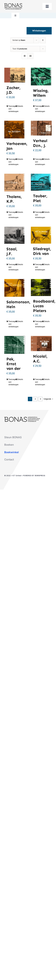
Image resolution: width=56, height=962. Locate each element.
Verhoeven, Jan (16, 146)
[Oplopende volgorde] (43, 40)
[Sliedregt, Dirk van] (41, 235)
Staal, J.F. (11, 251)
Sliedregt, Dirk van (42, 251)
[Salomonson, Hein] (14, 288)
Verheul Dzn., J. (40, 143)
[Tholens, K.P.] (14, 182)
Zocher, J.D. (13, 90)
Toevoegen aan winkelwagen (11, 108)
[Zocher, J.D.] (14, 75)
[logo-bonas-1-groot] (13, 4)
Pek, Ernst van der (13, 364)
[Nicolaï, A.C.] (41, 343)
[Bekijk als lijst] (30, 56)
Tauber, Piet (40, 198)
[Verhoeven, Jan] (14, 130)
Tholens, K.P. (14, 199)
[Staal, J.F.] (14, 235)
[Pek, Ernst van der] (14, 345)
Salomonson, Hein (18, 304)
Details (20, 106)
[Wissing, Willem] (41, 76)
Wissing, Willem (41, 93)
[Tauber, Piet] (41, 182)
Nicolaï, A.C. (40, 358)
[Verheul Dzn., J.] (41, 128)
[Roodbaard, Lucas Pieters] (41, 287)
